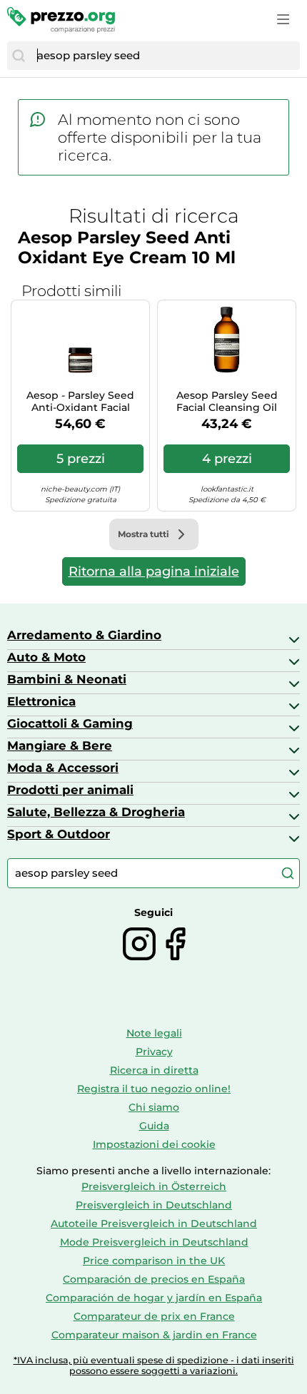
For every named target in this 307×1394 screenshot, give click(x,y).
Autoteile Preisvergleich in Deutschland (154, 1223)
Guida (154, 1125)
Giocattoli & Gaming (70, 723)
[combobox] (165, 55)
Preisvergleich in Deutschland (154, 1205)
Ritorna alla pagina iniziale (154, 571)
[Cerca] (18, 55)
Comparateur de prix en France (154, 1316)
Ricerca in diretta (154, 1070)
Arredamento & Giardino (84, 635)
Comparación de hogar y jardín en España (154, 1297)
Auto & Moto (46, 657)
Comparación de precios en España (154, 1279)
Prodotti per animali (70, 790)
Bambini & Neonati (66, 679)
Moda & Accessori (63, 767)
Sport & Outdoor (58, 834)
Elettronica (41, 701)
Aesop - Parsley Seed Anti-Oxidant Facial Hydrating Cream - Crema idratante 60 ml (80, 402)
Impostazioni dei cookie (154, 1144)
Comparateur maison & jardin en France (154, 1334)
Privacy (154, 1051)
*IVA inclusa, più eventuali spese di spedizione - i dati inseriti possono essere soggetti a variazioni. (154, 1365)
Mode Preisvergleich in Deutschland (154, 1242)
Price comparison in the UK (154, 1260)
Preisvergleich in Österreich (153, 1186)
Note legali (154, 1033)
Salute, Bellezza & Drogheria (96, 812)
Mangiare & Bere (59, 745)
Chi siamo (154, 1107)
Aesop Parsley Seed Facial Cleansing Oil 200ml (227, 402)
